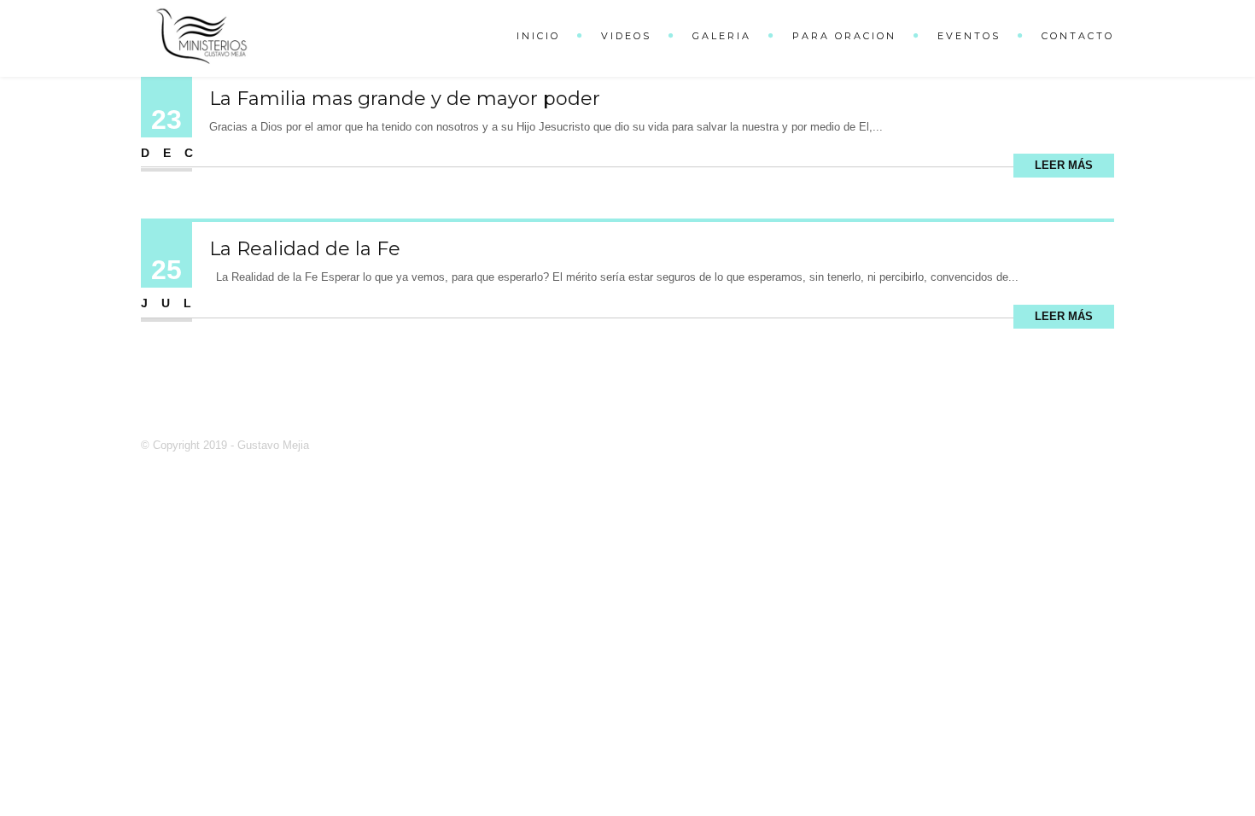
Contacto (1078, 36)
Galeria (721, 36)
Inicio (538, 36)
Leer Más (1064, 165)
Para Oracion (844, 36)
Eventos (969, 36)
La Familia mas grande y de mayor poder (404, 98)
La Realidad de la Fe (304, 248)
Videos (626, 36)
